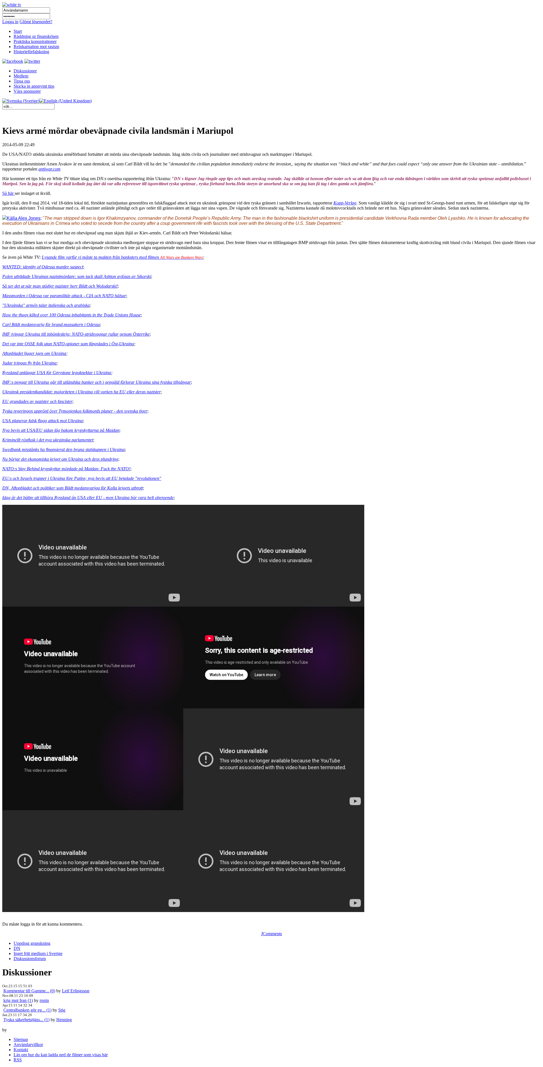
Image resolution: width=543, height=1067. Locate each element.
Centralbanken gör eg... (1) (27, 1010)
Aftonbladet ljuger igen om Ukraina (34, 353)
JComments (271, 933)
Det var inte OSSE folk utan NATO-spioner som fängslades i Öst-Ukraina (68, 343)
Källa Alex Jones (23, 218)
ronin (44, 1000)
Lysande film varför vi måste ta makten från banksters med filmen (122, 257)
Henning (64, 1019)
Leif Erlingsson (75, 990)
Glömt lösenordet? (36, 21)
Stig (61, 1010)
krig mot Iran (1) (18, 1000)
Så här (8, 193)
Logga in (10, 21)
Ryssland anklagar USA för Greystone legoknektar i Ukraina (56, 372)
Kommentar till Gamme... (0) (29, 990)
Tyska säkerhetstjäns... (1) (26, 1019)
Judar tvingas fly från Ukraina (29, 363)
